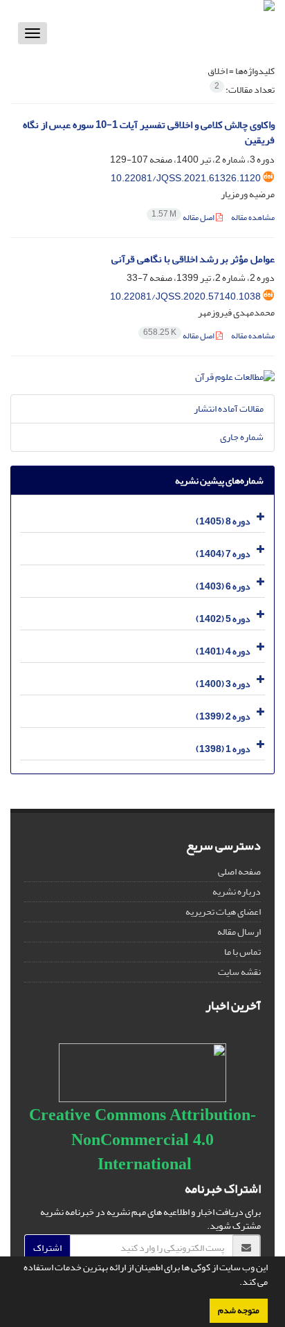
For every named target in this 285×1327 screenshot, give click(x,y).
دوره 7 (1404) (223, 553)
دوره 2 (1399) (223, 716)
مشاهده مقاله (253, 218)
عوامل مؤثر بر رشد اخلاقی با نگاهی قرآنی (193, 259)
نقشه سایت (239, 971)
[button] (236, 1283)
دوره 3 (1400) (223, 684)
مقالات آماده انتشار (229, 408)
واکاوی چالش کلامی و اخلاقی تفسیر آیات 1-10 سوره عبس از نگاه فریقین (149, 133)
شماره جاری (242, 437)
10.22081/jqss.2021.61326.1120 (186, 178)
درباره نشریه (236, 891)
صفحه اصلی (239, 871)
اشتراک (47, 1247)
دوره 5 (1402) (223, 619)
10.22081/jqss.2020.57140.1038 (185, 296)
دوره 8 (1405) (223, 521)
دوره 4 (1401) (223, 651)
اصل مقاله (183, 218)
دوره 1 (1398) (223, 749)
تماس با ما (242, 951)
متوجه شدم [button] (238, 1310)
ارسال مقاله (239, 931)
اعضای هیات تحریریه (223, 911)
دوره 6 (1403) (223, 586)
